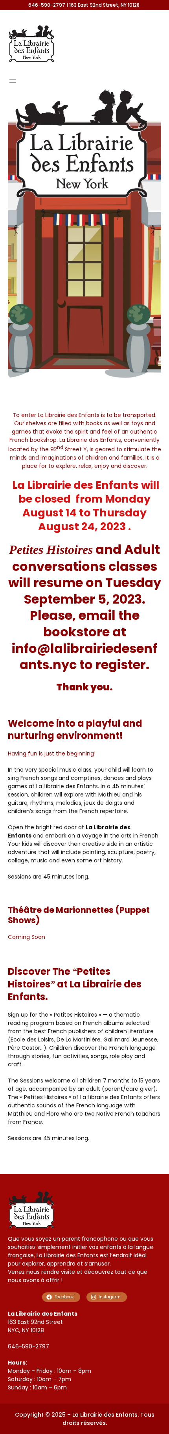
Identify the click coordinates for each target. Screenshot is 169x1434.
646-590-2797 (28, 1346)
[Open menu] (12, 81)
